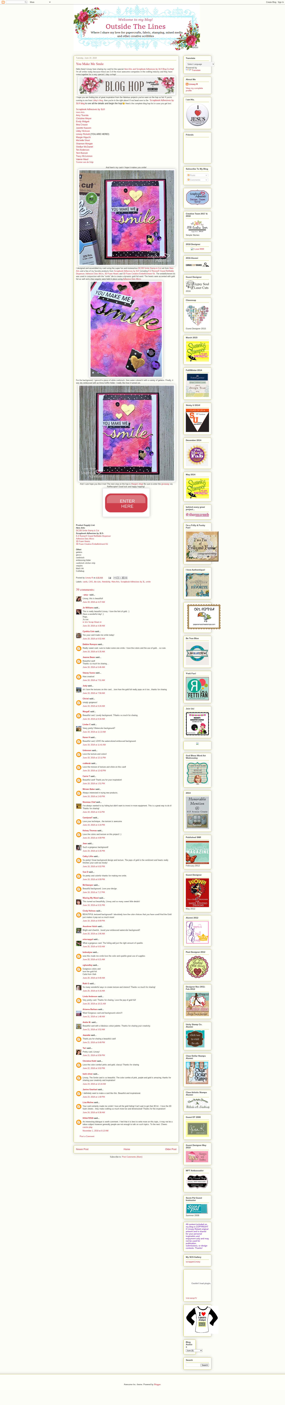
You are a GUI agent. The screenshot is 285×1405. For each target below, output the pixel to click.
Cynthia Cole (88, 631)
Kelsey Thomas (90, 830)
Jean (85, 843)
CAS (91, 582)
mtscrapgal (88, 939)
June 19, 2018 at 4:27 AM (94, 602)
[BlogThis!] (117, 577)
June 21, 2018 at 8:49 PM (94, 1042)
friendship (106, 582)
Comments (194, 180)
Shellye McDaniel (84, 146)
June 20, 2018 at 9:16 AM (94, 991)
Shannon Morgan (84, 143)
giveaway (165, 484)
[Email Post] (109, 578)
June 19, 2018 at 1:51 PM (94, 783)
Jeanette (86, 1035)
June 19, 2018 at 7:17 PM (94, 892)
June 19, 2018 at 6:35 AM (94, 651)
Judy (85, 686)
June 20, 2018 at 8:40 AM (94, 978)
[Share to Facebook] (123, 577)
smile (148, 582)
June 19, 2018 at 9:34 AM (94, 719)
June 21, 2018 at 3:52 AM (94, 1029)
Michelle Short (83, 140)
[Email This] (114, 577)
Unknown (87, 750)
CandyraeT (87, 818)
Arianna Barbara (90, 1009)
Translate (196, 70)
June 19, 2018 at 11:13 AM (94, 732)
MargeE (86, 711)
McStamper (88, 885)
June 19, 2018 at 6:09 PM (94, 879)
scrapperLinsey (193, 1261)
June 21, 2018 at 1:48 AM (94, 1017)
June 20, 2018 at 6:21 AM (94, 959)
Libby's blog (98, 100)
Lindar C (87, 724)
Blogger (157, 1384)
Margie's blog (136, 484)
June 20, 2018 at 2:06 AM (94, 934)
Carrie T (86, 776)
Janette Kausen (83, 128)
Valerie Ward (82, 159)
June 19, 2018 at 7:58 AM (94, 693)
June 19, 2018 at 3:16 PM (94, 825)
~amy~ (86, 595)
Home (127, 1149)
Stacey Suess (89, 673)
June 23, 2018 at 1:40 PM (94, 1097)
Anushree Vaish (90, 926)
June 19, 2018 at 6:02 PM (94, 866)
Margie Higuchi (83, 137)
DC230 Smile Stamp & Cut (149, 268)
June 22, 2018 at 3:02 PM (94, 1068)
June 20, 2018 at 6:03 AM (94, 946)
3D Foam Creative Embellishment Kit (139, 274)
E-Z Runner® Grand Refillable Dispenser (93, 536)
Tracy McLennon (84, 156)
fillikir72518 (88, 1118)
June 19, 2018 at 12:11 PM (94, 758)
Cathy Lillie (88, 856)
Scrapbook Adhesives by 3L (133, 582)
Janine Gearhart (90, 1089)
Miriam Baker (89, 789)
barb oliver (88, 1074)
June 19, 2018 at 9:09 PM (94, 921)
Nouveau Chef (89, 802)
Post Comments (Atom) (132, 1157)
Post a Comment (87, 1136)
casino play (87, 1127)
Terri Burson (82, 153)
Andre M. (87, 1022)
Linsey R (193, 84)
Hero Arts (80, 112)
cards (85, 582)
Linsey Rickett (83, 134)
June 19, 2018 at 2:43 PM (94, 796)
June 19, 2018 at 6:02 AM (94, 639)
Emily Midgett (82, 121)
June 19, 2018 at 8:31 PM (94, 905)
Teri (84, 1048)
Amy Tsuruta (82, 115)
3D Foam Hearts (112, 274)
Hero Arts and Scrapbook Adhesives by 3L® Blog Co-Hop (148, 69)
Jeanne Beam (89, 657)
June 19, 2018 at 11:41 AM (94, 745)
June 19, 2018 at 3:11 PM (94, 812)
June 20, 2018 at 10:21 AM (94, 1004)
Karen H (86, 737)
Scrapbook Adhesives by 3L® (90, 109)
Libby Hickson (83, 131)
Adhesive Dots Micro (94, 274)
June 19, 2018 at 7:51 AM (94, 680)
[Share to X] (120, 577)
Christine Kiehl (89, 1061)
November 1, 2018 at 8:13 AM (95, 1131)
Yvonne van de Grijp (84, 162)
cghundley (87, 965)
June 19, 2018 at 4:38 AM (94, 626)
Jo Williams (88, 608)
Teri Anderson (82, 150)
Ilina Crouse (82, 124)
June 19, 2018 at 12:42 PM (94, 770)
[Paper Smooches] (204, 629)
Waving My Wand (91, 898)
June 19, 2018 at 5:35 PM (94, 851)
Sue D (85, 872)
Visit (191, 1298)
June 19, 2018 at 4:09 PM (94, 838)
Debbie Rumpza (90, 644)
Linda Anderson (90, 996)
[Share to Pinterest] (126, 577)
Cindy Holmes (89, 911)
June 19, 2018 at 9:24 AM (94, 706)
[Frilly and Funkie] (202, 561)
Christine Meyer (83, 118)
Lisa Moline (88, 1102)
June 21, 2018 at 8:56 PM (94, 1055)
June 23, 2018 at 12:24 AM (94, 1084)
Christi (86, 699)
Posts (192, 175)
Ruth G (86, 983)
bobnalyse (87, 952)
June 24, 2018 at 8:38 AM (94, 1112)
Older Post (170, 1149)
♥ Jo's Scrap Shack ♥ (92, 622)
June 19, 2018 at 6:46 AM (94, 667)
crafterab (87, 763)
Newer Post (82, 1149)
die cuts (97, 582)
